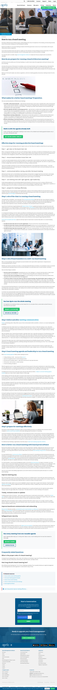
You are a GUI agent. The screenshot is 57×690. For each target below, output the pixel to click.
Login (54, 1)
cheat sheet (31, 207)
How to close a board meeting (11, 579)
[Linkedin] (11, 645)
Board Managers (20, 686)
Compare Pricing (9, 545)
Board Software (21, 5)
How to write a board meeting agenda (12, 576)
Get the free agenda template (13, 136)
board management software (23, 54)
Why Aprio (36, 5)
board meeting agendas (9, 354)
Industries (48, 5)
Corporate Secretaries (29, 686)
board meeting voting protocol (39, 450)
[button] (1, 9)
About (54, 5)
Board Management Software (8, 650)
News (49, 1)
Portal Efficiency (42, 686)
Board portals (4, 509)
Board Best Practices (6, 34)
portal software (11, 458)
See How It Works (10, 541)
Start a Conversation (48, 7)
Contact (38, 1)
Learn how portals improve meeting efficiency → (15, 589)
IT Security (36, 686)
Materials (48, 686)
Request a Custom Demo (11, 309)
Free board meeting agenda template (12, 577)
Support (44, 1)
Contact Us (32, 669)
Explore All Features (11, 313)
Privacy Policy (25, 613)
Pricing (42, 5)
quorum (24, 357)
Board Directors (13, 686)
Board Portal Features (25, 650)
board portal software (17, 454)
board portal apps (8, 510)
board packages (11, 193)
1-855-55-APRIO (30, 1)
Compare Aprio (5, 669)
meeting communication (29, 320)
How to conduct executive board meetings (13, 581)
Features (29, 5)
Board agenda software (10, 583)
